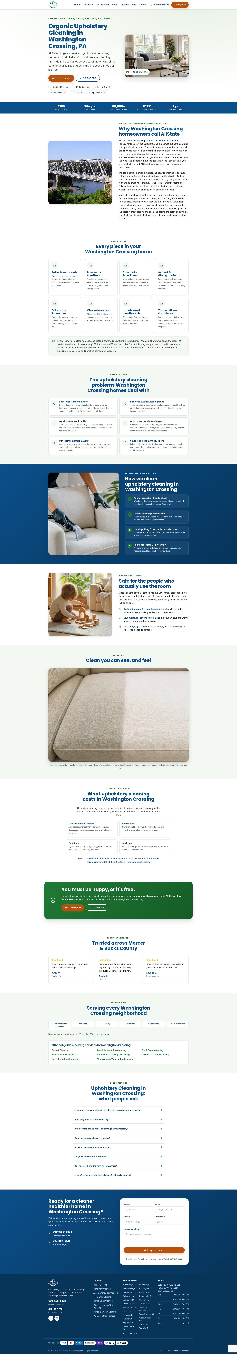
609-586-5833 (176, 1259)
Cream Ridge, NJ (130, 1304)
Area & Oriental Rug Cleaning (111, 1050)
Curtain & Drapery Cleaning (155, 1054)
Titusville (84, 1034)
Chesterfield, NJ (129, 1292)
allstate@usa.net (165, 1291)
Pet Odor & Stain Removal (65, 1059)
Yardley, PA (143, 1324)
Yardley (94, 1034)
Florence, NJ (128, 1315)
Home (77, 4)
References (184, 1351)
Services (87, 4)
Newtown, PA (144, 1285)
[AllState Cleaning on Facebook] (50, 1318)
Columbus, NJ (128, 1296)
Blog (134, 4)
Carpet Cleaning (60, 1050)
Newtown (104, 1034)
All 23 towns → (130, 1333)
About (115, 4)
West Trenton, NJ (146, 1314)
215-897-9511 (89, 78)
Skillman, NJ (144, 1300)
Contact (143, 4)
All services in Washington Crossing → (116, 1059)
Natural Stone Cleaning (63, 1054)
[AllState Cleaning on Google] (56, 1318)
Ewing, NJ (127, 1311)
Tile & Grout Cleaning (152, 1050)
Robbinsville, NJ (145, 1296)
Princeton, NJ (144, 1292)
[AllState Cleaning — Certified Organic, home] (53, 4)
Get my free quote (154, 1250)
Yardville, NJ (144, 1328)
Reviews (125, 4)
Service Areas (102, 4)
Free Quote (180, 4)
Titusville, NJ (144, 1304)
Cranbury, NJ (128, 1300)
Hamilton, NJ (128, 1319)
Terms (175, 1351)
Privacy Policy (166, 1351)
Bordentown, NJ (130, 1289)
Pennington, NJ (145, 1289)
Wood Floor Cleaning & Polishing (113, 1054)
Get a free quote (61, 78)
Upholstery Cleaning (102, 1289)
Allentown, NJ (128, 1285)
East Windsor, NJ (130, 1307)
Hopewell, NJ (128, 1322)
